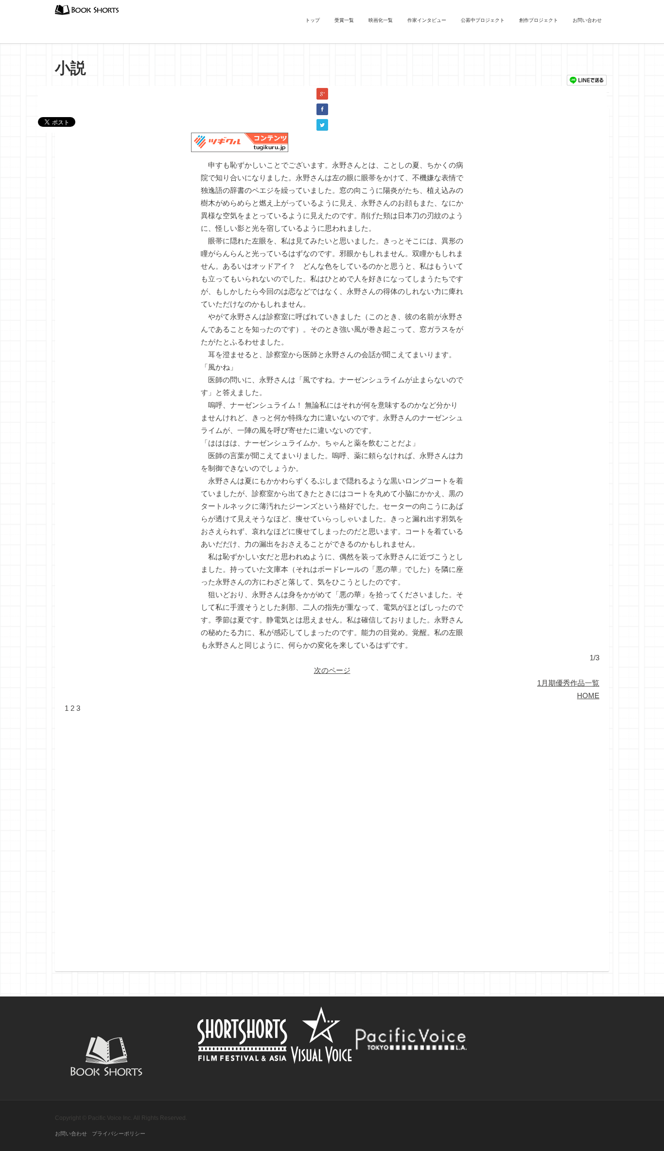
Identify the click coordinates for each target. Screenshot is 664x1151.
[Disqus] (332, 836)
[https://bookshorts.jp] (87, 9)
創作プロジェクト (538, 20)
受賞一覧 (344, 20)
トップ (312, 20)
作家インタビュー (426, 20)
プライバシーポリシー (118, 1133)
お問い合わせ (587, 20)
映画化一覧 (380, 20)
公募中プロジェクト (483, 20)
